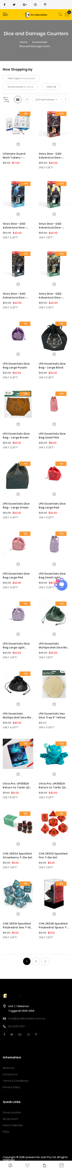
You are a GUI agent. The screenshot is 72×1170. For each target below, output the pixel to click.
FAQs (6, 1132)
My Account (10, 1119)
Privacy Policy (11, 1087)
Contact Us (10, 1074)
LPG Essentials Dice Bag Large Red (52, 505)
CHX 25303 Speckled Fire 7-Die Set (53, 855)
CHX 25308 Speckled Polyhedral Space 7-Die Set (53, 925)
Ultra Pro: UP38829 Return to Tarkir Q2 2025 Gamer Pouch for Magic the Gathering (52, 785)
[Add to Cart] (18, 144)
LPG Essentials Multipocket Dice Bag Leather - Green (54, 645)
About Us (8, 1068)
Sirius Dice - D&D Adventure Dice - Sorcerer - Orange (52, 156)
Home (24, 42)
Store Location (12, 1112)
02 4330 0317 (16, 1026)
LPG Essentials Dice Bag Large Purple (16, 365)
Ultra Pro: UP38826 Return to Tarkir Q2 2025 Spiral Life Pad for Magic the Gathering (16, 785)
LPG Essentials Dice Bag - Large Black (52, 365)
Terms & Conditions (15, 1081)
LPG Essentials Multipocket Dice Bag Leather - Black (18, 715)
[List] (27, 99)
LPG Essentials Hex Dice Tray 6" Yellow (52, 715)
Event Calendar (13, 1125)
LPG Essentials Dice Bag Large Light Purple (16, 645)
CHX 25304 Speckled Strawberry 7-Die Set (17, 855)
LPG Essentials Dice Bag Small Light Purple (52, 576)
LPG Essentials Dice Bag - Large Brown (16, 435)
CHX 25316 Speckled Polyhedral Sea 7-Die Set (17, 925)
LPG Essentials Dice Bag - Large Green (16, 505)
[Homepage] (44, 1165)
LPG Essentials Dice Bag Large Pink (16, 575)
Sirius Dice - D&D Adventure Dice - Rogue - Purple (15, 296)
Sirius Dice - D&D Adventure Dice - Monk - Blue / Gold (15, 226)
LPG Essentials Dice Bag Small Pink (52, 435)
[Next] (45, 961)
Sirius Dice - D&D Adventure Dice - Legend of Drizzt (51, 226)
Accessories (40, 42)
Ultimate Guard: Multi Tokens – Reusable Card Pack (17, 156)
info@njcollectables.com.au (26, 1018)
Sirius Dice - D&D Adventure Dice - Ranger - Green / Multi (51, 296)
